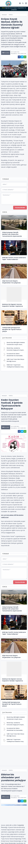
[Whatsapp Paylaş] (25, 57)
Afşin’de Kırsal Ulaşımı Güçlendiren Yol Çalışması (14, 8)
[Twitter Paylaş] (22, 57)
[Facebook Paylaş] (19, 57)
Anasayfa (4, 14)
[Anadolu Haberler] (8, 3)
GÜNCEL (11, 14)
